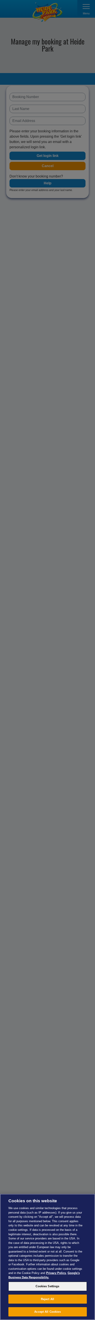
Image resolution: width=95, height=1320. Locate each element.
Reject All (47, 1299)
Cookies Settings (47, 1286)
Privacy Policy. (56, 1273)
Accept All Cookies (47, 1311)
